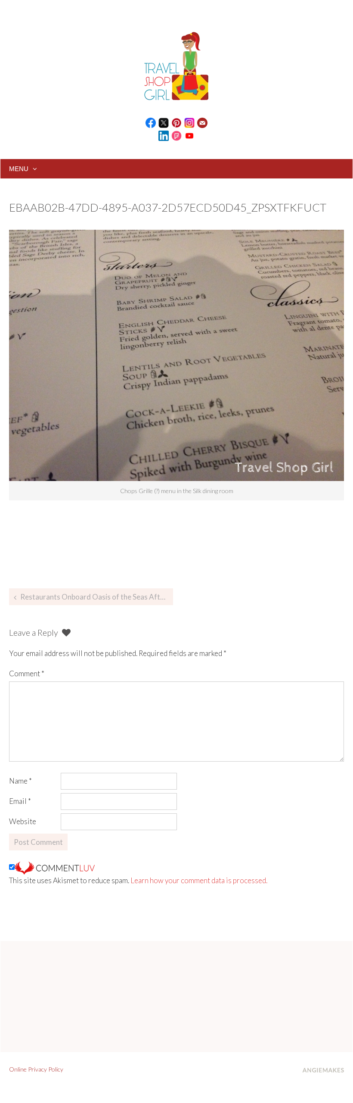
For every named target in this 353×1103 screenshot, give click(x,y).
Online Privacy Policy (36, 1069)
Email (20, 801)
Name (20, 780)
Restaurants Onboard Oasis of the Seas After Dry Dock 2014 (96, 596)
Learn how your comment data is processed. (198, 880)
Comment (26, 673)
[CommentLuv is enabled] (55, 867)
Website (22, 821)
